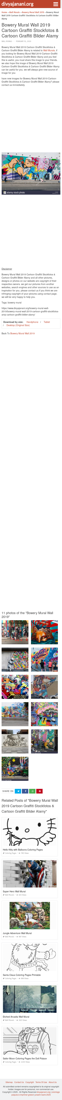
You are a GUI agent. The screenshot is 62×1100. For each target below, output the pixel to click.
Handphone (32, 322)
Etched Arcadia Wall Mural (16, 1016)
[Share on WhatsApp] (32, 791)
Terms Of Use (41, 1082)
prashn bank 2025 (43, 1094)
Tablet (47, 322)
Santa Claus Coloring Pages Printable (22, 974)
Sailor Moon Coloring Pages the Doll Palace (25, 1058)
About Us (53, 1082)
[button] (55, 4)
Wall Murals (7, 41)
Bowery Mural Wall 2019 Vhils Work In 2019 (21, 750)
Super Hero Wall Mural (14, 891)
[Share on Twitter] (18, 791)
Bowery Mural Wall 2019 (22, 333)
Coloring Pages (10, 853)
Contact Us (19, 1082)
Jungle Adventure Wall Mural (17, 933)
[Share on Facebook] (25, 791)
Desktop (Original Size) (18, 325)
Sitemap (9, 1082)
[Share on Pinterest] (39, 791)
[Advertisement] (31, 120)
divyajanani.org (17, 4)
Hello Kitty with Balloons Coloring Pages (23, 849)
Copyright (29, 1082)
